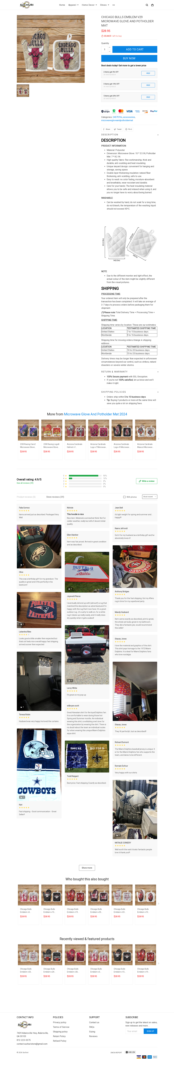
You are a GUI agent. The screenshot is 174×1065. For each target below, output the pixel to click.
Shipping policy (60, 1031)
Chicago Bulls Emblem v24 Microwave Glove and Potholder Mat (51, 971)
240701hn (117, 117)
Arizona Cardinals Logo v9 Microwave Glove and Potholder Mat (122, 446)
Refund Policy (59, 1041)
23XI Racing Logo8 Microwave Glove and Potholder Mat (51, 446)
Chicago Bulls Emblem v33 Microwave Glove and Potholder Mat (122, 911)
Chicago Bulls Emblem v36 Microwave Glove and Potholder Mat (75, 971)
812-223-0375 (24, 1040)
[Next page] (159, 439)
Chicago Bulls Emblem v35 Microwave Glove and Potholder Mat (98, 911)
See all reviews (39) (25, 483)
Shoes (103, 5)
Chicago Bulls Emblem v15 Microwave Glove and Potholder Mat (51, 911)
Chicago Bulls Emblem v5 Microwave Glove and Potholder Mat (28, 911)
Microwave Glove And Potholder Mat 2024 (95, 414)
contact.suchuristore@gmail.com (32, 1044)
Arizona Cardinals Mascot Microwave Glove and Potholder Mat (145, 446)
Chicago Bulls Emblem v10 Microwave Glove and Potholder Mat (145, 911)
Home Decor (88, 5)
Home (62, 5)
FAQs (91, 1027)
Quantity (105, 43)
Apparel (72, 5)
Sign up (150, 1031)
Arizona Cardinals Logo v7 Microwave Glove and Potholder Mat (98, 446)
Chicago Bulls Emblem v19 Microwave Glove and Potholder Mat (75, 911)
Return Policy (59, 1036)
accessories (129, 117)
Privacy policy (59, 1022)
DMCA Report (116, 1053)
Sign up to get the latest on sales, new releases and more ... (141, 1024)
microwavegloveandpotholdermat (117, 120)
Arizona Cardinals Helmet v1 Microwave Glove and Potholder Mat (75, 446)
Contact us (94, 1022)
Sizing (92, 1031)
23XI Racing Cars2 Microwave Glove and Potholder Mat (28, 446)
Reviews (93, 1036)
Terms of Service (61, 1027)
